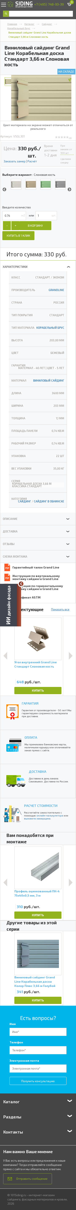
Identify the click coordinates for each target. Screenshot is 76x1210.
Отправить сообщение (32, 1178)
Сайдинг (47, 23)
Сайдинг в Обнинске (49, 501)
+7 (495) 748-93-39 (49, 4)
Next (69, 189)
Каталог (29, 23)
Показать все (60, 609)
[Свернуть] (21, 584)
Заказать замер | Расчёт (20, 161)
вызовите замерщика (37, 818)
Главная (12, 23)
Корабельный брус (18, 28)
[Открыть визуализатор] (10, 605)
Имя (13, 1024)
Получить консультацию (38, 1081)
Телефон (16, 1042)
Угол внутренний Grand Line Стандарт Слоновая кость (35, 664)
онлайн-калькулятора (50, 815)
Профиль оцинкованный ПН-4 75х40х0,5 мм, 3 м (37, 893)
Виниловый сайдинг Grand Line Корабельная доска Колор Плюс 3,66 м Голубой (34, 981)
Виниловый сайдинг (48, 380)
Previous (4, 189)
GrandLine (56, 290)
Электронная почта (24, 1060)
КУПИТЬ (38, 690)
